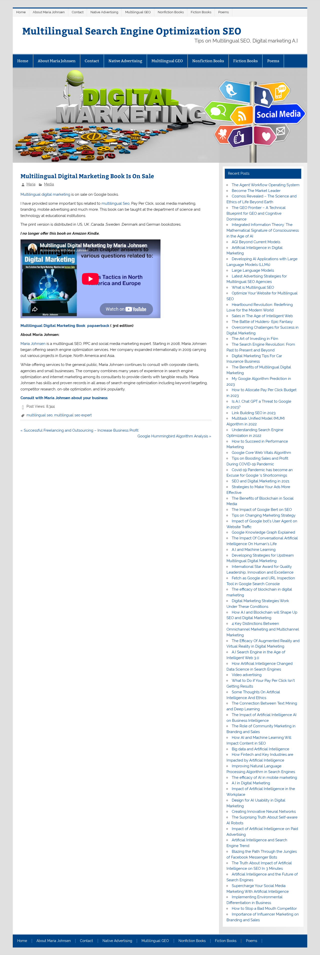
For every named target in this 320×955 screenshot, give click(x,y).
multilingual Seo (116, 203)
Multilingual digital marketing (45, 194)
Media (49, 184)
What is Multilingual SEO (253, 287)
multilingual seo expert (73, 415)
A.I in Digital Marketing (251, 783)
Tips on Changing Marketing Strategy (264, 515)
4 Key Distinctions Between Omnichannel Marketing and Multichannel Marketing (262, 629)
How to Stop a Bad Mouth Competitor (264, 908)
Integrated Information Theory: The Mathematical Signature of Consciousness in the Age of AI (262, 230)
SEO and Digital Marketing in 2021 (260, 481)
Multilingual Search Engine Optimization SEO (132, 30)
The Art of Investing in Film (255, 338)
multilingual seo (39, 415)
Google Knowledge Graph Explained (263, 532)
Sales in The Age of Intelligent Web (262, 316)
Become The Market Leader (256, 190)
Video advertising (247, 675)
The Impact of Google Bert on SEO (262, 509)
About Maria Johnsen (49, 12)
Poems (223, 12)
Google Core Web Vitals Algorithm (261, 452)
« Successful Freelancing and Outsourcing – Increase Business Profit (79, 430)
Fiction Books (201, 12)
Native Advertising (104, 12)
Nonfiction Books (171, 12)
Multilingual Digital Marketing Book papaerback (64, 325)
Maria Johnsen (33, 343)
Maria (31, 184)
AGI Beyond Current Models (256, 242)
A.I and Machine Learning (254, 549)
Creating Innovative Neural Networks (264, 811)
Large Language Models (253, 270)
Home (21, 12)
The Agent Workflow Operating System (266, 185)
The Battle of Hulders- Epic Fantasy (262, 321)
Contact (78, 12)
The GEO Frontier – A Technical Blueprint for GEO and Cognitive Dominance (256, 213)
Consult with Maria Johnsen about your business (64, 398)
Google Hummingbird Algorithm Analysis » (174, 436)
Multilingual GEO (138, 12)
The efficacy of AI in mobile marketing (264, 777)
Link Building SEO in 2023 (254, 413)
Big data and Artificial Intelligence (260, 749)
